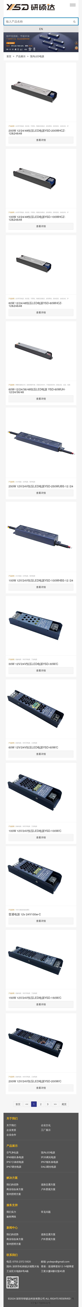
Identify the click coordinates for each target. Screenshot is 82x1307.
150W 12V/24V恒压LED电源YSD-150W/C (35, 998)
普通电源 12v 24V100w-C (25, 914)
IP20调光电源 (48, 1157)
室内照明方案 (13, 1194)
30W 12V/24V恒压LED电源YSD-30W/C (33, 664)
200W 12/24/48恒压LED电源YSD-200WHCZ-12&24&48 (37, 131)
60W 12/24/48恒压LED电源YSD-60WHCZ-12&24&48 (35, 304)
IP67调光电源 (13, 1166)
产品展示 (21, 56)
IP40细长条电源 (15, 1157)
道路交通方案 (48, 1184)
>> (55, 1104)
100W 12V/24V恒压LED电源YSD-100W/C (35, 831)
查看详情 (41, 140)
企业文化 (46, 1125)
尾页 (64, 1104)
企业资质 (11, 1130)
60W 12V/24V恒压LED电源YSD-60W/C (33, 747)
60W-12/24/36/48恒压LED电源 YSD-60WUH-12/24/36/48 (37, 390)
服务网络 (11, 1216)
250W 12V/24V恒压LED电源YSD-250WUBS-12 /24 (41, 486)
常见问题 (46, 1211)
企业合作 (11, 1134)
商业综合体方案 (14, 1189)
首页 (8, 56)
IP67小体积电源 (15, 1162)
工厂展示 (46, 1130)
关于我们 (11, 1125)
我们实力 (11, 1211)
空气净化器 (12, 1152)
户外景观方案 (48, 1189)
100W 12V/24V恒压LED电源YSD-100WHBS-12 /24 (41, 580)
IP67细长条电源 (49, 1162)
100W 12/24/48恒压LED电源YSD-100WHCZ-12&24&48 (37, 218)
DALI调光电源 (48, 1166)
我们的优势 (12, 1184)
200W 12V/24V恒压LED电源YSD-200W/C (35, 1081)
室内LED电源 (37, 56)
